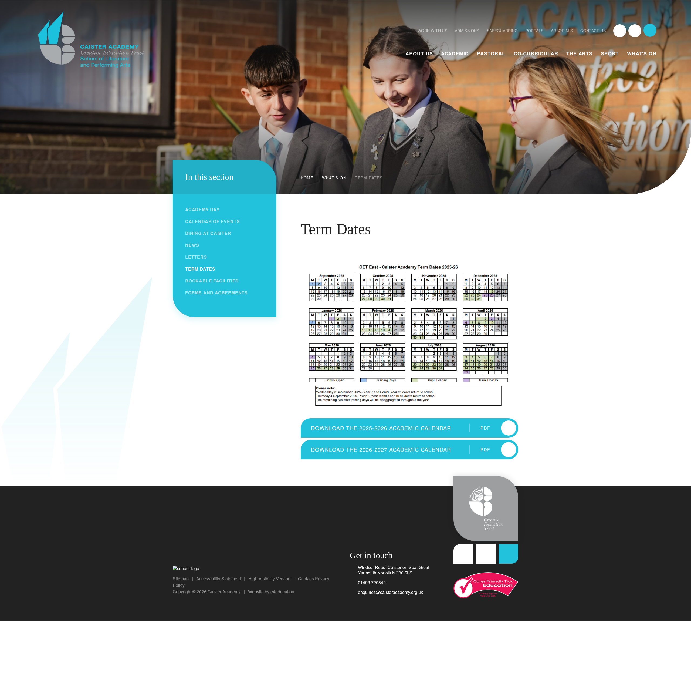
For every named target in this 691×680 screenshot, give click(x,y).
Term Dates (368, 177)
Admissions (467, 30)
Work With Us (432, 30)
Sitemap (181, 578)
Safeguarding (502, 30)
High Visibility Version (269, 578)
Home (307, 177)
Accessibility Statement (218, 578)
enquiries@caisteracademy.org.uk (390, 592)
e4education (282, 591)
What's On (334, 177)
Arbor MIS (562, 30)
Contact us (593, 30)
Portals (534, 30)
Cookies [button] (306, 578)
